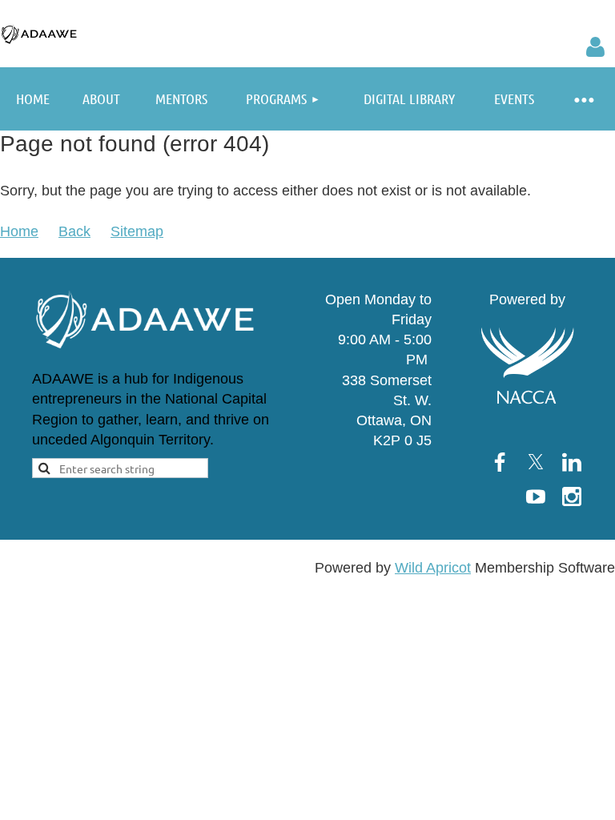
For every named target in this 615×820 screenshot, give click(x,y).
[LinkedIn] (572, 462)
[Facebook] (499, 462)
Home (19, 231)
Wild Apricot (433, 568)
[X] (536, 462)
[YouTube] (536, 496)
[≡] (583, 99)
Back (74, 231)
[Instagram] (572, 496)
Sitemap (137, 231)
